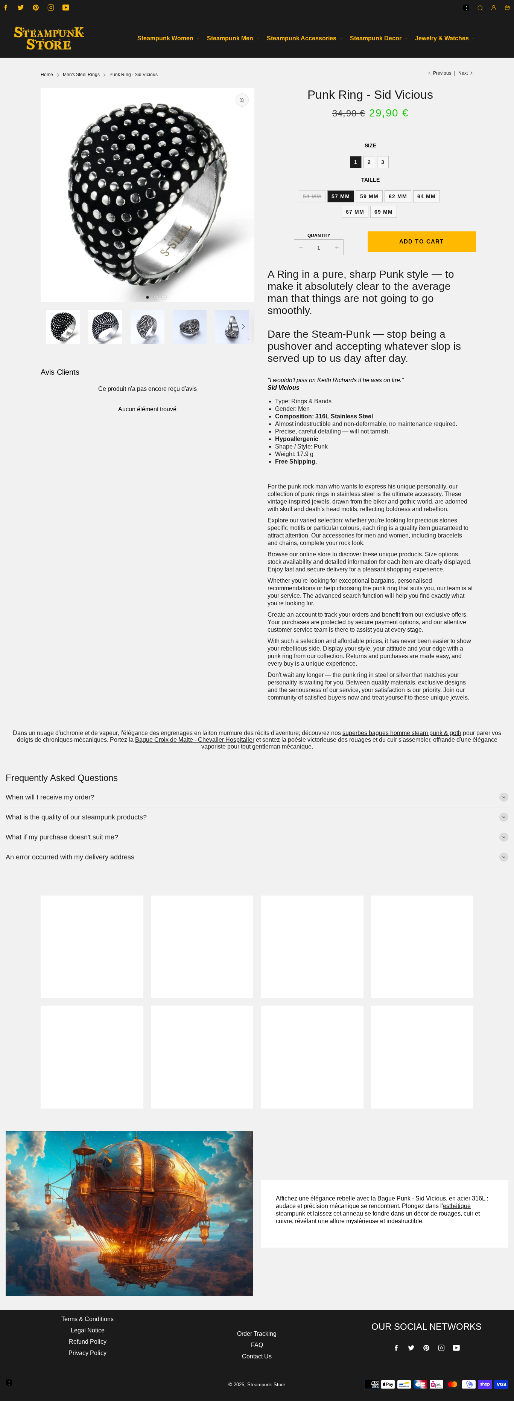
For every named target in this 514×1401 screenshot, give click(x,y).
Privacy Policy (87, 1353)
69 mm (383, 212)
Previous (442, 73)
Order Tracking (257, 1334)
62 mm (398, 196)
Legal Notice (88, 1330)
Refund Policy (87, 1341)
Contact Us (257, 1356)
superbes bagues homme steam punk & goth (401, 733)
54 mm (312, 196)
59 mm (369, 196)
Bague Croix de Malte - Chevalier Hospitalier (194, 739)
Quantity (318, 235)
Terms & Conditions (87, 1319)
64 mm (426, 196)
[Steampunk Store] (49, 38)
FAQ (257, 1345)
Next (463, 73)
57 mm (341, 196)
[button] (147, 297)
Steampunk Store (266, 1384)
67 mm (355, 212)
